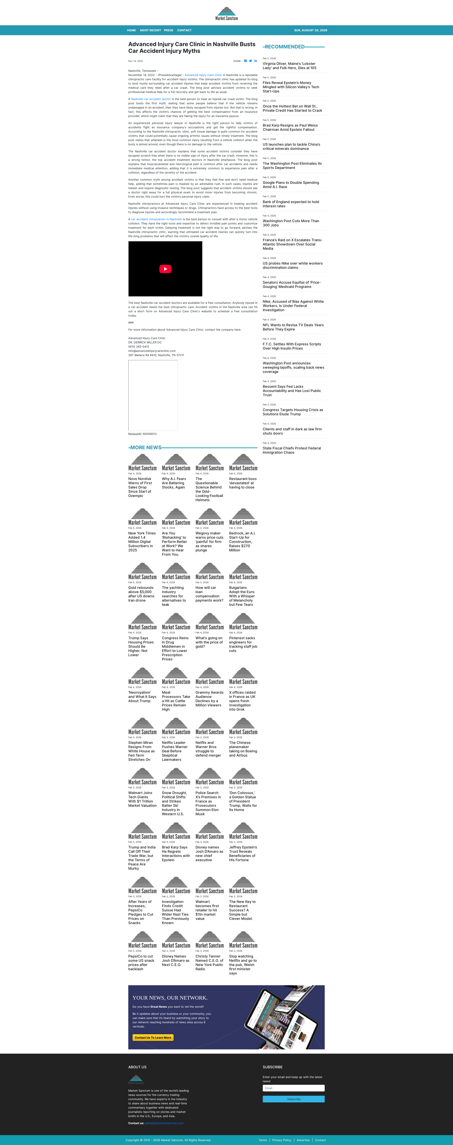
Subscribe (293, 1099)
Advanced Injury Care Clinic (203, 75)
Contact (320, 1140)
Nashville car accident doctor (151, 99)
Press (168, 30)
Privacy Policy (281, 1140)
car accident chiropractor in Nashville (156, 219)
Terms (263, 1140)
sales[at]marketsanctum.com (164, 1123)
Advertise (303, 1140)
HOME (131, 30)
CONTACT (184, 30)
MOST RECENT (150, 30)
